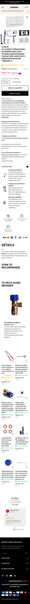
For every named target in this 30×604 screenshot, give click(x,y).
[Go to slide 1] (12, 527)
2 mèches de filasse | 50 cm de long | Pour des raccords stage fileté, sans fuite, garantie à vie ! (21, 475)
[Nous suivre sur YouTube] (11, 576)
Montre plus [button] (9, 524)
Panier (26, 7)
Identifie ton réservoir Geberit (10, 154)
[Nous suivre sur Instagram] (7, 576)
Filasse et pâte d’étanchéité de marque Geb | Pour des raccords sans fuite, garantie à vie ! (21, 406)
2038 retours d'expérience (12, 68)
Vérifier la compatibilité (15, 88)
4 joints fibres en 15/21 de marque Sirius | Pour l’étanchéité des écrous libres (6, 442)
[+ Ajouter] (12, 361)
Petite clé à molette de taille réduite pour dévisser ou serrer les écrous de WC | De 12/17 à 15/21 (21, 369)
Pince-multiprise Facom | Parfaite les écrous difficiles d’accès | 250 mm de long (8, 369)
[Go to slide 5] (17, 527)
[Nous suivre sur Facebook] (3, 576)
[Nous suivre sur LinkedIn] (15, 576)
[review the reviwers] (6, 515)
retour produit (8, 220)
